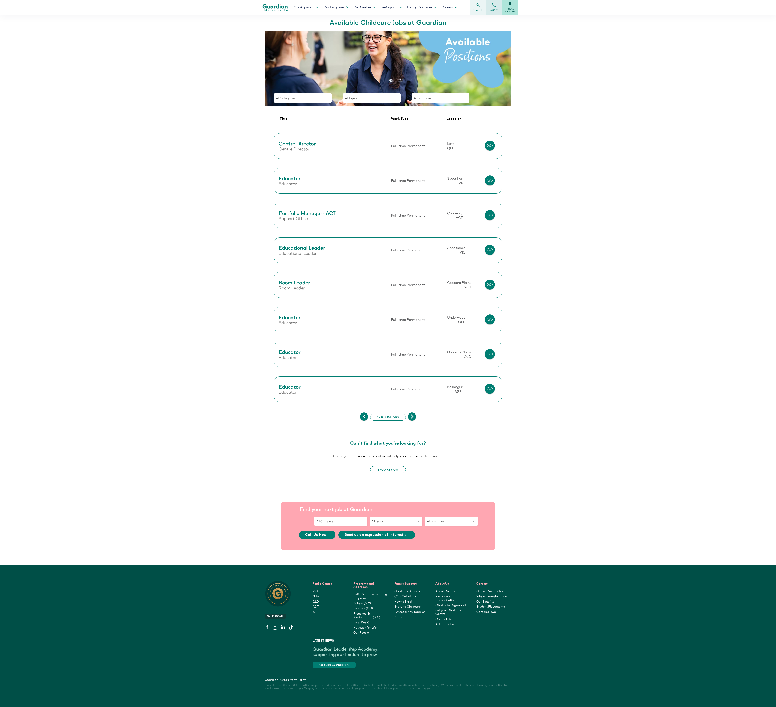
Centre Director (297, 144)
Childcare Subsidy (407, 591)
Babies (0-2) (362, 603)
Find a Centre (510, 7)
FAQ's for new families (409, 611)
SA (314, 611)
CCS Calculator (405, 596)
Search (478, 7)
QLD (316, 601)
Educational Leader (302, 248)
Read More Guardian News (334, 664)
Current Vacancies (489, 591)
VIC (315, 591)
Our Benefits (485, 601)
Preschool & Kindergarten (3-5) (366, 615)
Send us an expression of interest (376, 535)
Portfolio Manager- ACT (307, 213)
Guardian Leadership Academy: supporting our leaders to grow (346, 651)
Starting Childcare (407, 606)
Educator (290, 178)
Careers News (486, 611)
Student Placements (490, 606)
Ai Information (445, 624)
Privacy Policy (296, 679)
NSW (316, 596)
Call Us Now (316, 535)
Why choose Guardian (491, 596)
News (398, 617)
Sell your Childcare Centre (448, 611)
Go (490, 145)
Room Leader (294, 283)
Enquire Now (387, 469)
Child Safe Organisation (452, 605)
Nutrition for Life (365, 627)
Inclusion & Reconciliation (445, 598)
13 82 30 (494, 7)
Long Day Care (363, 622)
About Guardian (446, 591)
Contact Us (443, 619)
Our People (361, 632)
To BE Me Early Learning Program (370, 596)
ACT (316, 606)
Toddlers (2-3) (363, 608)
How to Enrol (403, 601)
